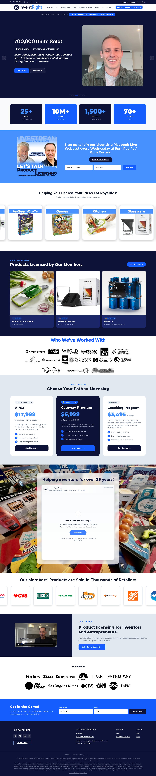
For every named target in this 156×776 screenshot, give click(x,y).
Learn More (21, 69)
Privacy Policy (83, 773)
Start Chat (78, 533)
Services (50, 7)
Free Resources (128, 2)
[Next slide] (152, 58)
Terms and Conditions (74, 773)
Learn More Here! (100, 159)
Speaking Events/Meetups (85, 737)
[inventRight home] (28, 7)
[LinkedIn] (25, 736)
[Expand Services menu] (57, 7)
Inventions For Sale (123, 737)
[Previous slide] (4, 58)
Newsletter (79, 733)
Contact (109, 7)
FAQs (138, 737)
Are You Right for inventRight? (86, 729)
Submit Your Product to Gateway (129, 7)
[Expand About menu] (103, 7)
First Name (63, 707)
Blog (74, 7)
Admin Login (22, 743)
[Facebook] (15, 736)
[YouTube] (29, 736)
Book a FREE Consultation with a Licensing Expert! (92, 14)
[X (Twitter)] (20, 736)
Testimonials (65, 7)
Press (118, 733)
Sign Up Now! (138, 711)
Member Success (85, 7)
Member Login (141, 2)
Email (96, 707)
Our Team (119, 729)
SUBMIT (129, 167)
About (97, 7)
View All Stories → (136, 264)
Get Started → (31, 448)
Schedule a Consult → (92, 647)
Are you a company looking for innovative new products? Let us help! (92, 742)
